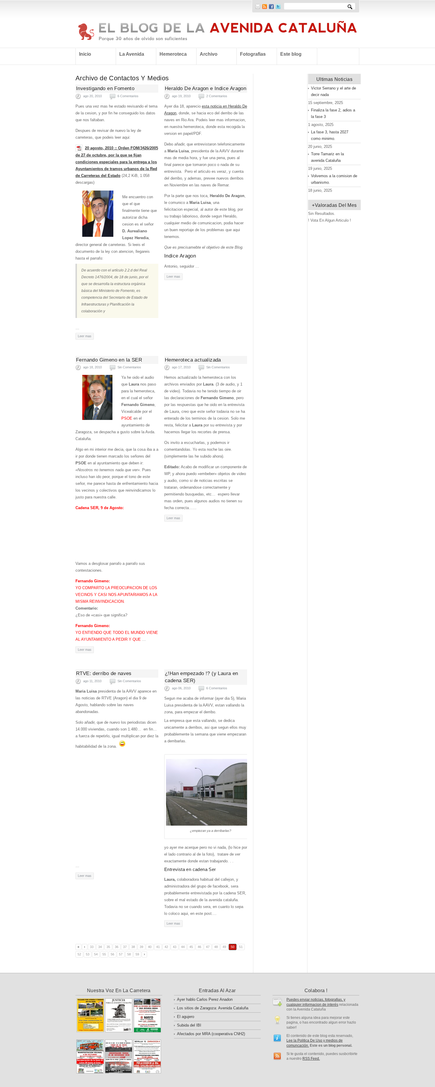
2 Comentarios (216, 96)
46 (199, 947)
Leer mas (84, 336)
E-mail (257, 6)
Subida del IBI (189, 1025)
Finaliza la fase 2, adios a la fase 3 (333, 113)
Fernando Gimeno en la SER (109, 360)
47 (208, 947)
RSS (264, 6)
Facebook (271, 6)
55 (104, 954)
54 (96, 954)
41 (158, 947)
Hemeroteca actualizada (193, 360)
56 (112, 954)
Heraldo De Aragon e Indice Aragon (205, 88)
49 (224, 947)
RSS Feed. (311, 1058)
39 (141, 947)
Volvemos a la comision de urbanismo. (334, 179)
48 (216, 947)
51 (241, 947)
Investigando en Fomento (105, 88)
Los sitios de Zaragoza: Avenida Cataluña (212, 1008)
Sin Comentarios (129, 367)
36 (116, 947)
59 (137, 954)
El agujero (185, 1016)
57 (121, 954)
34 (100, 947)
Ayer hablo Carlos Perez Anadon (205, 999)
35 (108, 947)
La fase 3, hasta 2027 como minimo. (329, 135)
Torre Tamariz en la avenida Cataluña (327, 157)
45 (191, 947)
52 (79, 954)
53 (87, 954)
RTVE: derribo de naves (104, 673)
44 (183, 947)
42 (166, 947)
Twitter (278, 6)
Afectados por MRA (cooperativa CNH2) (211, 1034)
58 (129, 954)
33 (92, 947)
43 (174, 947)
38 (133, 947)
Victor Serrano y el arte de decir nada (333, 91)
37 (125, 947)
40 (150, 947)
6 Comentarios (127, 96)
